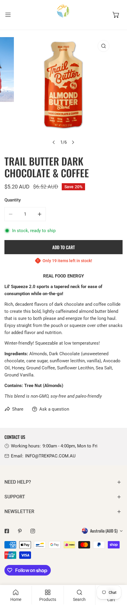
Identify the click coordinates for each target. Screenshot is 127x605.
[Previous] (54, 142)
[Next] (73, 142)
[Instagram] (32, 531)
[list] (63, 92)
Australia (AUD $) (104, 531)
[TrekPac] (63, 15)
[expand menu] (8, 15)
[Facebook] (6, 531)
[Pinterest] (19, 531)
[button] (116, 14)
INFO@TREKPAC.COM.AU (50, 456)
